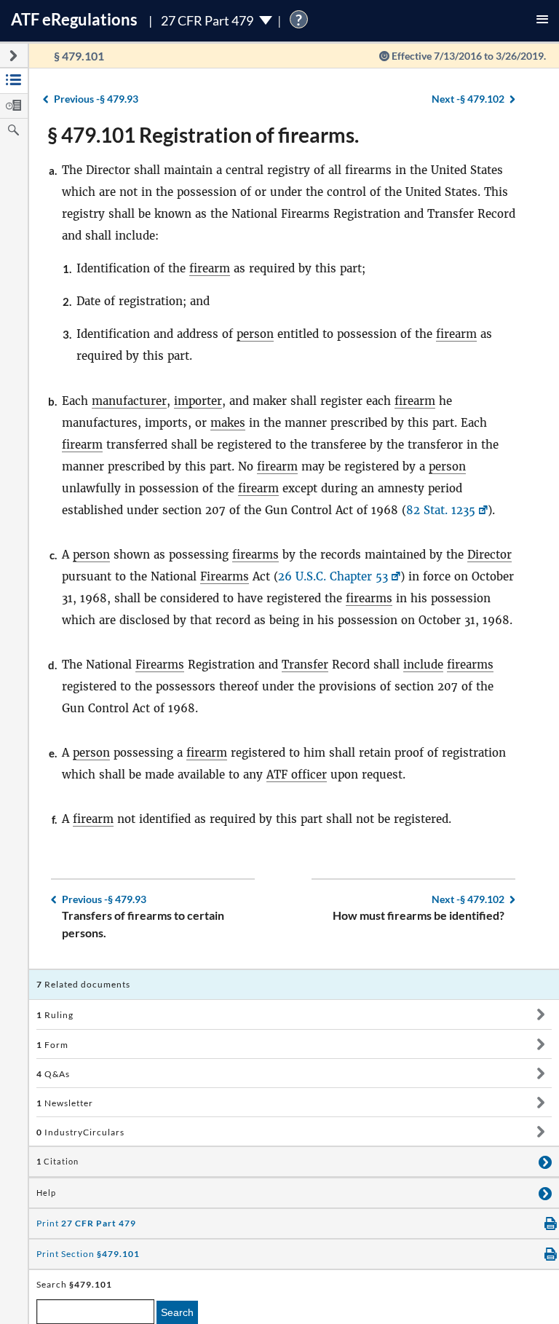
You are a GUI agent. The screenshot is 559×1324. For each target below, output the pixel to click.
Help (46, 1193)
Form (52, 1044)
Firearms (224, 576)
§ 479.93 (96, 98)
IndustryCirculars (80, 1132)
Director (489, 554)
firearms (255, 554)
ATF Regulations (74, 19)
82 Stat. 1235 (440, 510)
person (255, 334)
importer (198, 401)
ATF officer (296, 774)
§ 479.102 (468, 98)
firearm (209, 268)
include (423, 664)
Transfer (305, 664)
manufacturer (129, 401)
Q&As (53, 1073)
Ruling (55, 1014)
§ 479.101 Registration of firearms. (203, 134)
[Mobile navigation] (542, 21)
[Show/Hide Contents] (540, 1014)
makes (227, 423)
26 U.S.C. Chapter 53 (333, 576)
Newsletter (64, 1103)
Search (177, 1312)
